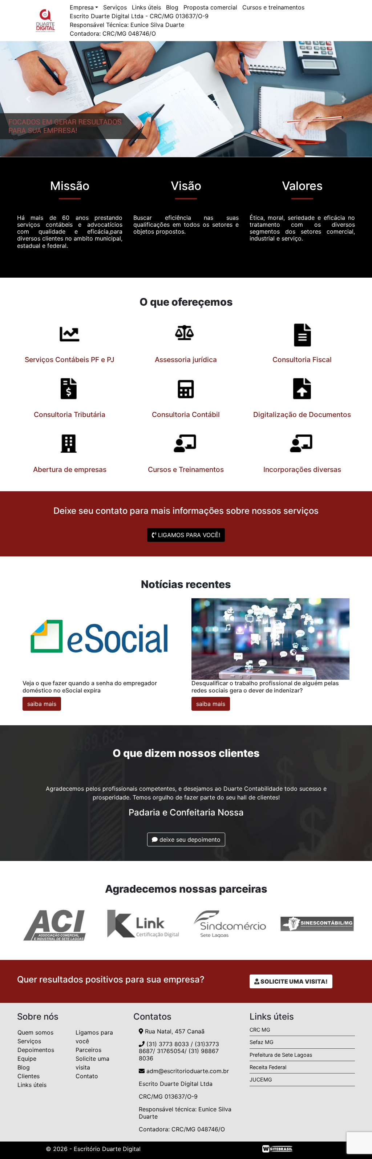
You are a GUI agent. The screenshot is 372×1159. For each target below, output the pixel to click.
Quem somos (35, 1032)
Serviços (115, 7)
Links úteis (146, 7)
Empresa (82, 7)
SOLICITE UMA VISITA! (293, 981)
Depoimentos (35, 1049)
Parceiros (88, 1049)
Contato (87, 1076)
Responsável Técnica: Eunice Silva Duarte (127, 24)
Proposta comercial (210, 7)
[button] (28, 99)
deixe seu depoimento (189, 839)
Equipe (26, 1058)
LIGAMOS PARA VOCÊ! (188, 535)
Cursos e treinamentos (273, 7)
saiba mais (41, 703)
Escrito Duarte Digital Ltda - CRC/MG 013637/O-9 (139, 16)
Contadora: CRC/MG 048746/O (113, 33)
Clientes (28, 1076)
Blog (172, 7)
